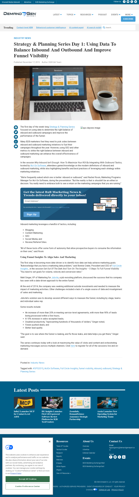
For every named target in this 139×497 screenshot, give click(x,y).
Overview (86, 446)
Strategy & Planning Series (62, 127)
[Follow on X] (131, 1)
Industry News (22, 38)
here (73, 346)
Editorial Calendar (89, 453)
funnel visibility (86, 368)
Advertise (27, 2)
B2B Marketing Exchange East (93, 466)
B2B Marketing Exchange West (94, 463)
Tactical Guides (61, 450)
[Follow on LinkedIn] (135, 1)
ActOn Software (51, 368)
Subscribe (128, 19)
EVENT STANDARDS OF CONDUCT (100, 487)
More (128, 15)
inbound (98, 368)
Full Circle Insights (69, 368)
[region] (27, 466)
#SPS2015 (38, 368)
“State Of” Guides (62, 446)
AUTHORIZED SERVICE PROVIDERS (72, 487)
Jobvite (55, 277)
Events (114, 15)
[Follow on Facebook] (124, 1)
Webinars (59, 460)
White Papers (61, 466)
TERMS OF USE (104, 490)
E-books (59, 463)
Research (59, 453)
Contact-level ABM (25, 27)
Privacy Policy (15, 473)
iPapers (58, 470)
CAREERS (54, 487)
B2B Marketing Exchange (44, 2)
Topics (70, 15)
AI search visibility (95, 27)
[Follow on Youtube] (128, 1)
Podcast (102, 15)
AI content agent (76, 27)
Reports (59, 456)
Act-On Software (38, 165)
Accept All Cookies (28, 479)
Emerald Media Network (11, 2)
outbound (106, 368)
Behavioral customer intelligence (51, 27)
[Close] (50, 442)
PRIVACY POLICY (117, 490)
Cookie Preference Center (27, 486)
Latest (56, 15)
